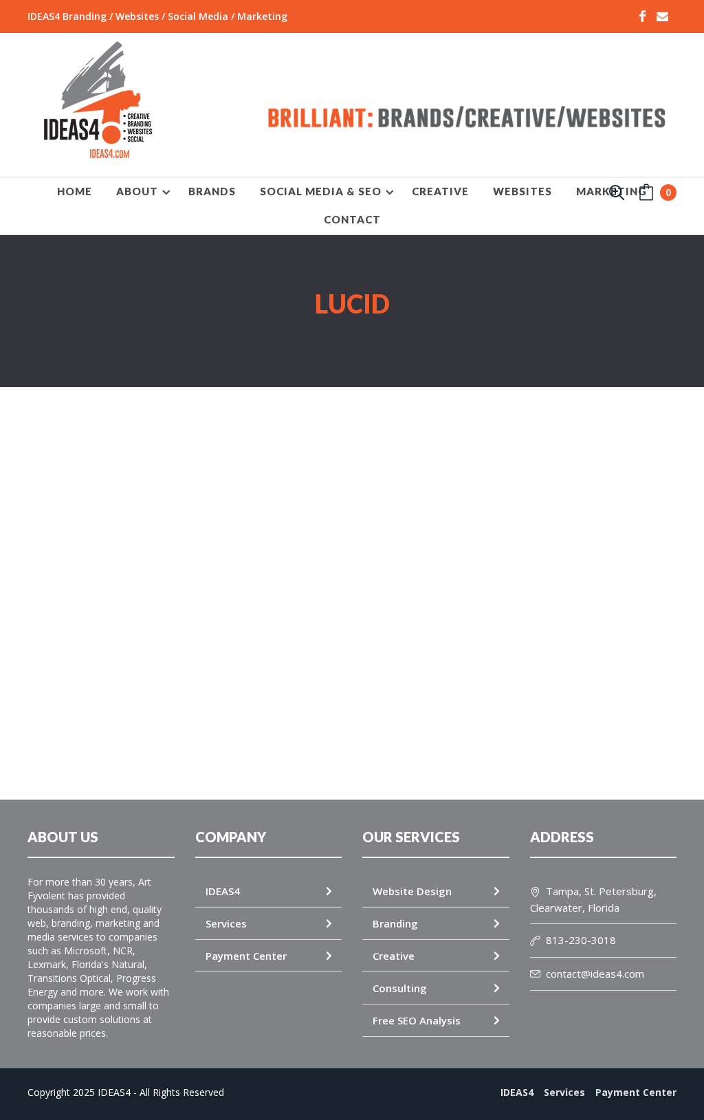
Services (226, 923)
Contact (352, 219)
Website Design (412, 891)
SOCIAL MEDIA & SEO (321, 191)
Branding (395, 923)
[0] (646, 195)
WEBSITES (522, 191)
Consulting (400, 988)
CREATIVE (440, 191)
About (137, 191)
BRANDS (212, 191)
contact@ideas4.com (595, 973)
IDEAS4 (223, 891)
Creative (394, 956)
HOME (74, 191)
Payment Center (246, 956)
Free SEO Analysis (417, 1020)
